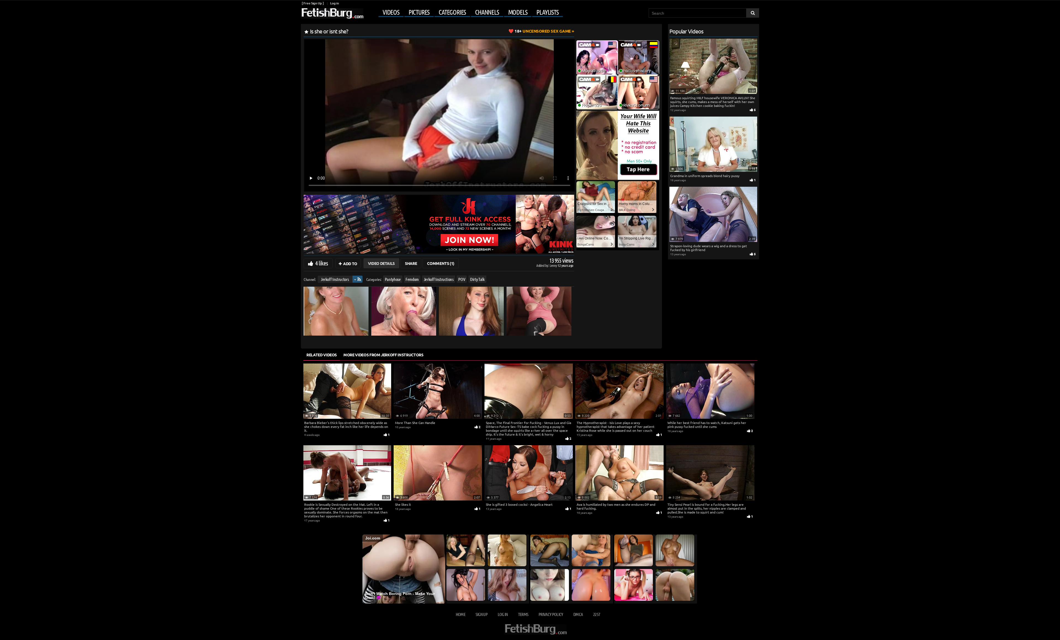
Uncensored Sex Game (543, 31)
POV (461, 279)
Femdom (412, 279)
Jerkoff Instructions (439, 279)
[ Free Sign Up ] (313, 3)
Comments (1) (440, 263)
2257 (596, 614)
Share (411, 263)
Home (460, 614)
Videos (391, 12)
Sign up (481, 614)
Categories (452, 12)
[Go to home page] (332, 13)
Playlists (547, 12)
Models (518, 12)
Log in (334, 3)
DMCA (578, 614)
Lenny (554, 265)
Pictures (419, 12)
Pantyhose (393, 279)
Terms (523, 614)
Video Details (381, 263)
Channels (487, 12)
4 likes (321, 263)
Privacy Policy (551, 614)
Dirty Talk (477, 279)
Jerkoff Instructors (335, 279)
